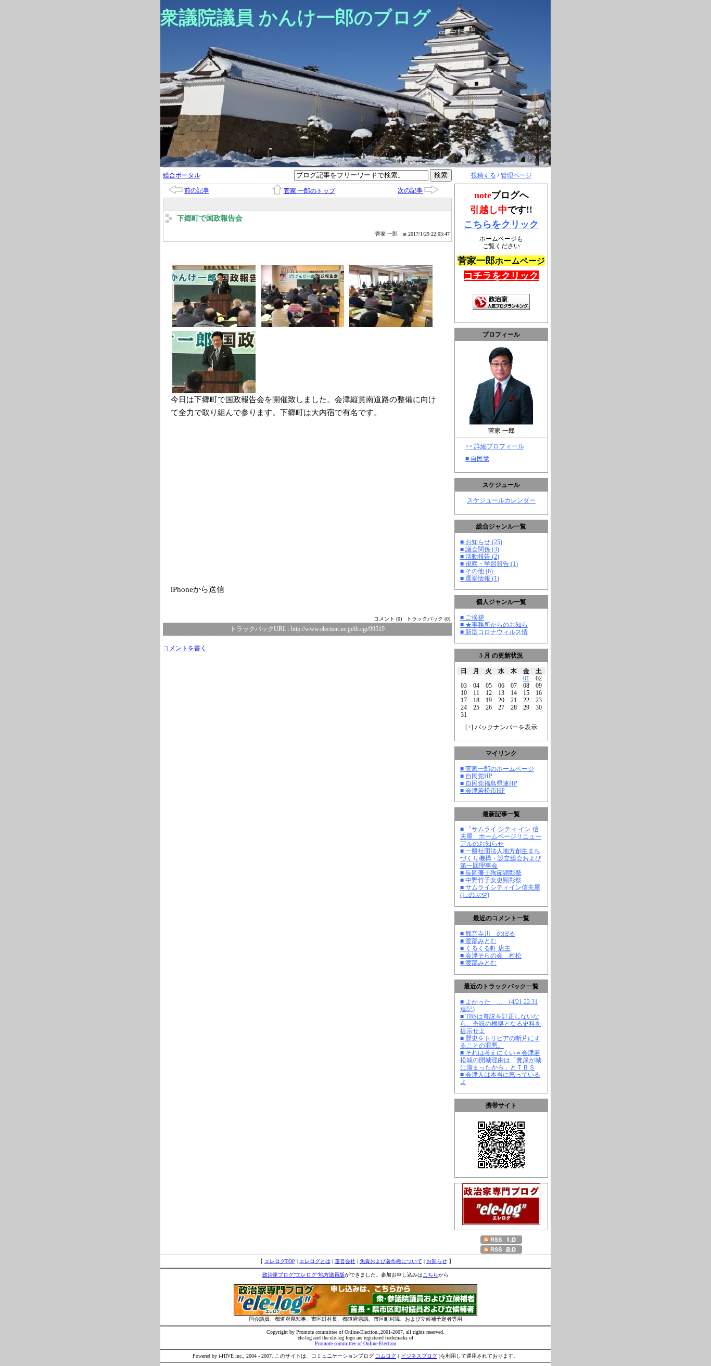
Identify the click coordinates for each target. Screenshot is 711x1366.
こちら (430, 1275)
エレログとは (315, 1261)
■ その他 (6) (476, 571)
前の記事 (196, 190)
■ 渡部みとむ (478, 941)
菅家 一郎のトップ (309, 191)
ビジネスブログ (419, 1356)
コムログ (385, 1356)
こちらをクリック (501, 224)
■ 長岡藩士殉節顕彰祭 (491, 873)
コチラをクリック (501, 275)
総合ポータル (181, 175)
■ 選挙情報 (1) (479, 578)
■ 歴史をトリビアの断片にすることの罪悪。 (500, 1042)
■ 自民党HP (476, 776)
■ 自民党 (477, 458)
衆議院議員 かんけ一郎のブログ (295, 17)
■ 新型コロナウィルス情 (494, 632)
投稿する (483, 175)
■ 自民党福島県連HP (488, 783)
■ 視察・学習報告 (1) (489, 564)
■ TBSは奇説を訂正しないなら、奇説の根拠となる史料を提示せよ (500, 1024)
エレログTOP (279, 1261)
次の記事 (410, 190)
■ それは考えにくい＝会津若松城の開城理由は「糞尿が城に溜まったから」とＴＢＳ (500, 1060)
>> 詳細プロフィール (494, 446)
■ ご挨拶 (472, 617)
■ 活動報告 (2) (479, 556)
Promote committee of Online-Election (355, 1343)
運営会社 (345, 1261)
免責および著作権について (391, 1261)
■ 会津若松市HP (482, 790)
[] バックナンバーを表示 (501, 727)
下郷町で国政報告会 (210, 218)
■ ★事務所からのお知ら (494, 624)
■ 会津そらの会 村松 (491, 955)
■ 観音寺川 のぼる (487, 933)
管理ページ (516, 175)
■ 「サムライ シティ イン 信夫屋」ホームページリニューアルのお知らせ (500, 836)
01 (526, 678)
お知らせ (436, 1261)
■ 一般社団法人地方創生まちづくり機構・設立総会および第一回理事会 (500, 858)
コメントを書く (185, 648)
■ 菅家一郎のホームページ (497, 768)
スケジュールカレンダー (501, 500)
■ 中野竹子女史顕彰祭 (491, 880)
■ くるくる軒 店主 (485, 948)
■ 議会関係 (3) (479, 549)
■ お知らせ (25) (481, 542)
